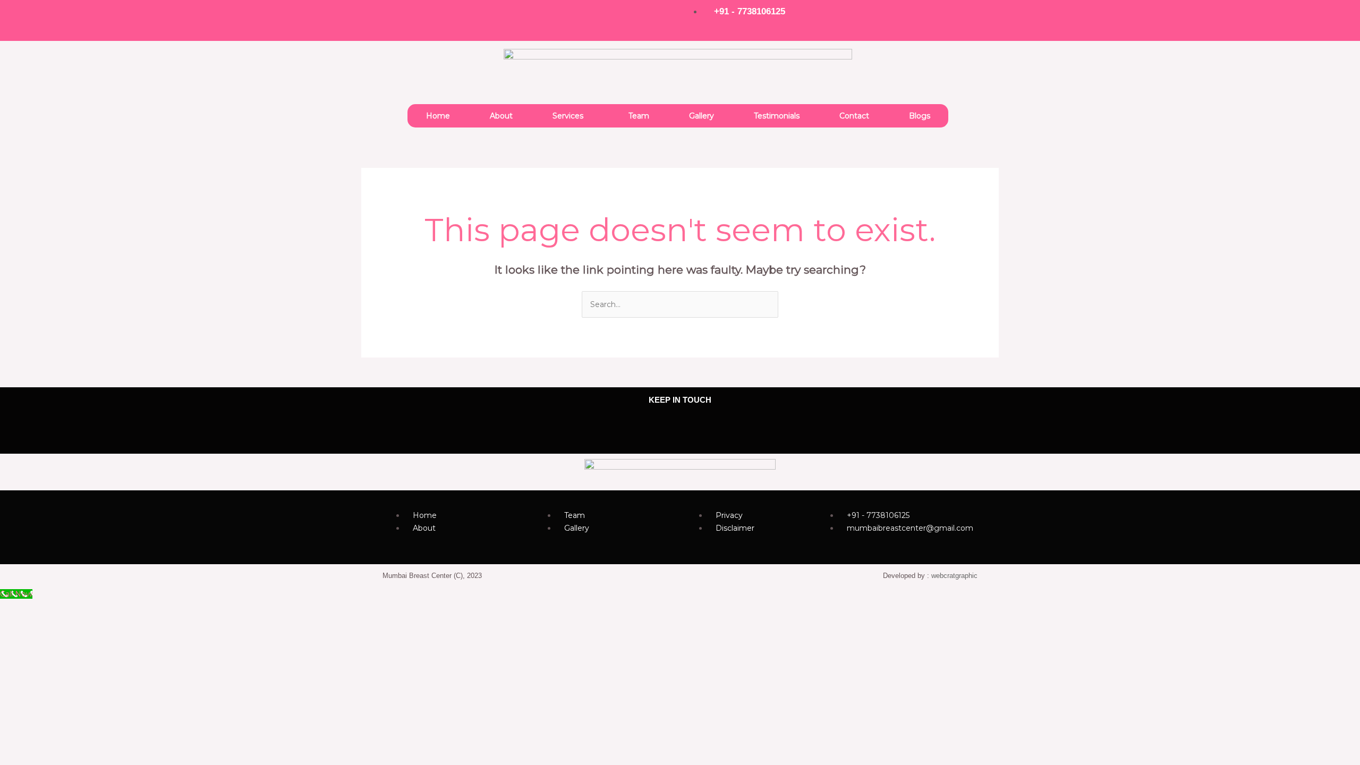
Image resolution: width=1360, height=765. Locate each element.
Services (567, 116)
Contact (854, 116)
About (501, 116)
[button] (570, 116)
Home (438, 116)
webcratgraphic (954, 576)
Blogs (919, 116)
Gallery (701, 116)
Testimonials (777, 116)
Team (638, 116)
